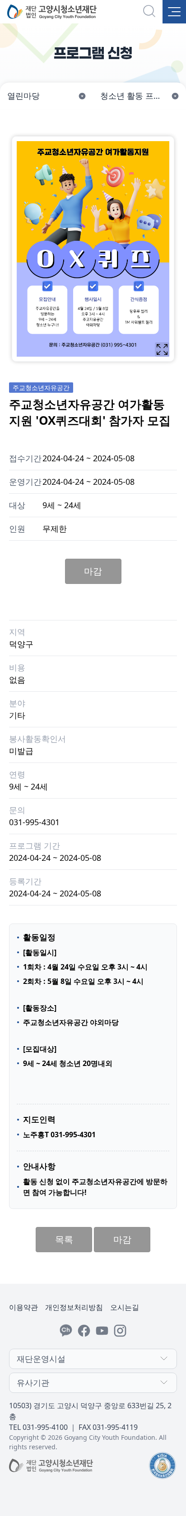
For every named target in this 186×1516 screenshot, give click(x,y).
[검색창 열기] (150, 12)
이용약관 (23, 1307)
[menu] (174, 12)
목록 (64, 1239)
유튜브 (102, 1330)
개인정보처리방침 (74, 1307)
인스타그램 (120, 1330)
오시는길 (124, 1307)
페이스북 (84, 1330)
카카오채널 (66, 1330)
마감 (93, 571)
